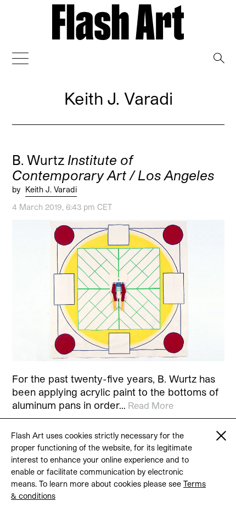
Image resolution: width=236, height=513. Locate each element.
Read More (150, 405)
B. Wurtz (113, 167)
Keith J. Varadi (51, 189)
